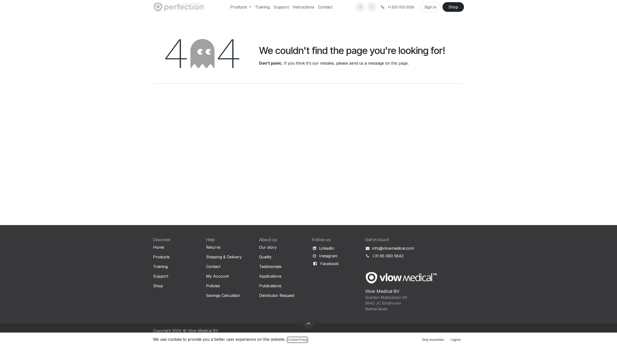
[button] (371, 7)
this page (399, 63)
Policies (213, 285)
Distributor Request (276, 295)
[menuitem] (240, 7)
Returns (213, 247)
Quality (265, 256)
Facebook (329, 263)
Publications (270, 285)
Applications (270, 276)
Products (161, 256)
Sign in (430, 7)
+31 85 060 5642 (387, 256)
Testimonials (270, 266)
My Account (217, 276)
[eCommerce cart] (360, 7)
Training (160, 266)
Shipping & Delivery (224, 256)
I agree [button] (456, 339)
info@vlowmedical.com (393, 248)
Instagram (328, 256)
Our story (268, 247)
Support (160, 276)
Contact (213, 266)
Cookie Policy (297, 339)
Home (158, 247)
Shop (453, 7)
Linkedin (326, 248)
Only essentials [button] (433, 339)
